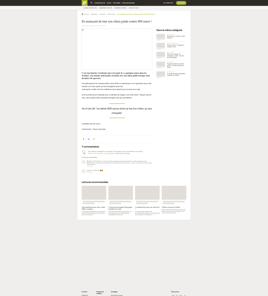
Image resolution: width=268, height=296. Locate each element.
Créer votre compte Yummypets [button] (100, 153)
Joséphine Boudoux (88, 26)
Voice (109, 3)
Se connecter (168, 3)
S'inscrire (181, 3)
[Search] (91, 3)
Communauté (99, 3)
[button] (83, 139)
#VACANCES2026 (128, 3)
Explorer (116, 3)
